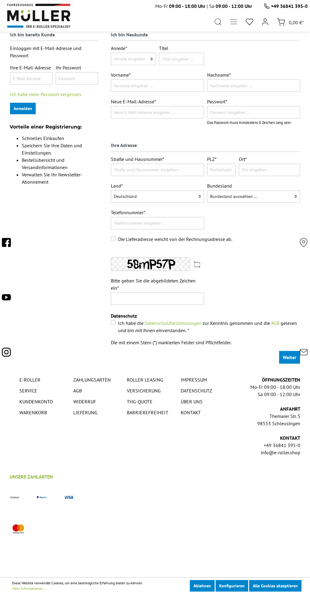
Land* (117, 186)
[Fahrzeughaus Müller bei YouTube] (6, 299)
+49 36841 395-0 (289, 6)
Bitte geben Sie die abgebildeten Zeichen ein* (153, 284)
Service (28, 391)
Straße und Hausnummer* (137, 159)
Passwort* (217, 101)
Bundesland (219, 186)
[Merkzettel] (249, 21)
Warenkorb (33, 412)
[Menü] (234, 21)
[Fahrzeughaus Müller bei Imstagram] (6, 354)
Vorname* (121, 75)
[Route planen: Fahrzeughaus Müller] (303, 244)
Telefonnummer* (128, 212)
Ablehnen (202, 586)
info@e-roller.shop (280, 452)
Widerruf (84, 402)
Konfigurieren (232, 586)
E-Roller (30, 380)
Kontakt (191, 412)
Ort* (243, 159)
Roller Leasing (145, 380)
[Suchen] (218, 21)
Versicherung (144, 391)
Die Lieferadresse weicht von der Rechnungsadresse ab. (175, 239)
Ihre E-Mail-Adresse (30, 68)
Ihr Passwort (68, 68)
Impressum (194, 380)
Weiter (289, 357)
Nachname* (219, 75)
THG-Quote (140, 402)
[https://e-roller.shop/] (38, 15)
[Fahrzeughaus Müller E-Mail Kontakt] (303, 354)
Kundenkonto (36, 402)
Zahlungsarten (92, 380)
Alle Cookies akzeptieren (275, 586)
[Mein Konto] (265, 21)
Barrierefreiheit (147, 412)
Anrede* (119, 48)
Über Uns (192, 402)
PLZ (212, 159)
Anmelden (23, 108)
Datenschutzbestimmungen (173, 323)
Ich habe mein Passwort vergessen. (46, 94)
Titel (163, 48)
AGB (275, 323)
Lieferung (85, 412)
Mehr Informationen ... (29, 588)
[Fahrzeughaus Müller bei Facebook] (6, 244)
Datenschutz (196, 391)
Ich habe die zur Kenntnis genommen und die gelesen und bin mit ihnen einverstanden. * (207, 326)
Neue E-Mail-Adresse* (133, 101)
